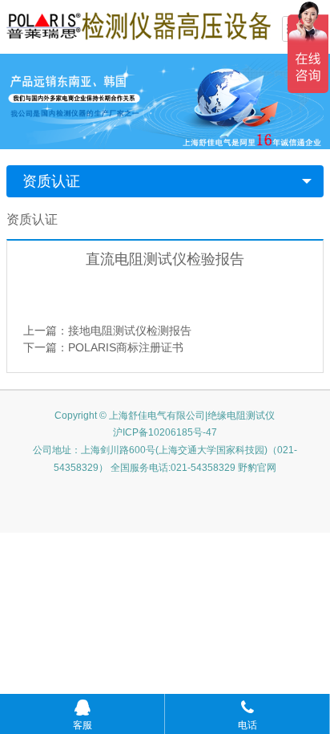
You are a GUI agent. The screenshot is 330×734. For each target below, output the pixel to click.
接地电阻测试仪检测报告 (129, 330)
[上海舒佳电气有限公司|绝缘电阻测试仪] (138, 24)
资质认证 (51, 181)
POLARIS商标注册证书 (125, 347)
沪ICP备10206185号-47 (165, 432)
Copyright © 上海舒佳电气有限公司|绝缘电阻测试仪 (164, 415)
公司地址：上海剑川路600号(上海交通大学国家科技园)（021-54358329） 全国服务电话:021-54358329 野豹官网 (165, 458)
